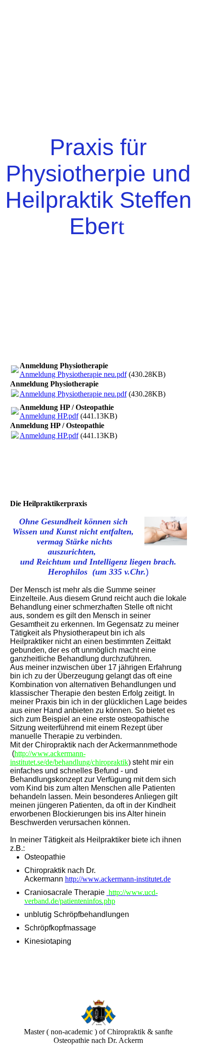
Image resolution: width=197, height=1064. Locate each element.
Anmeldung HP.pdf (49, 416)
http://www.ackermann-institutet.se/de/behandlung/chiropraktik (69, 757)
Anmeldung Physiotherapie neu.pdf (73, 374)
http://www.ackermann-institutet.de (118, 879)
